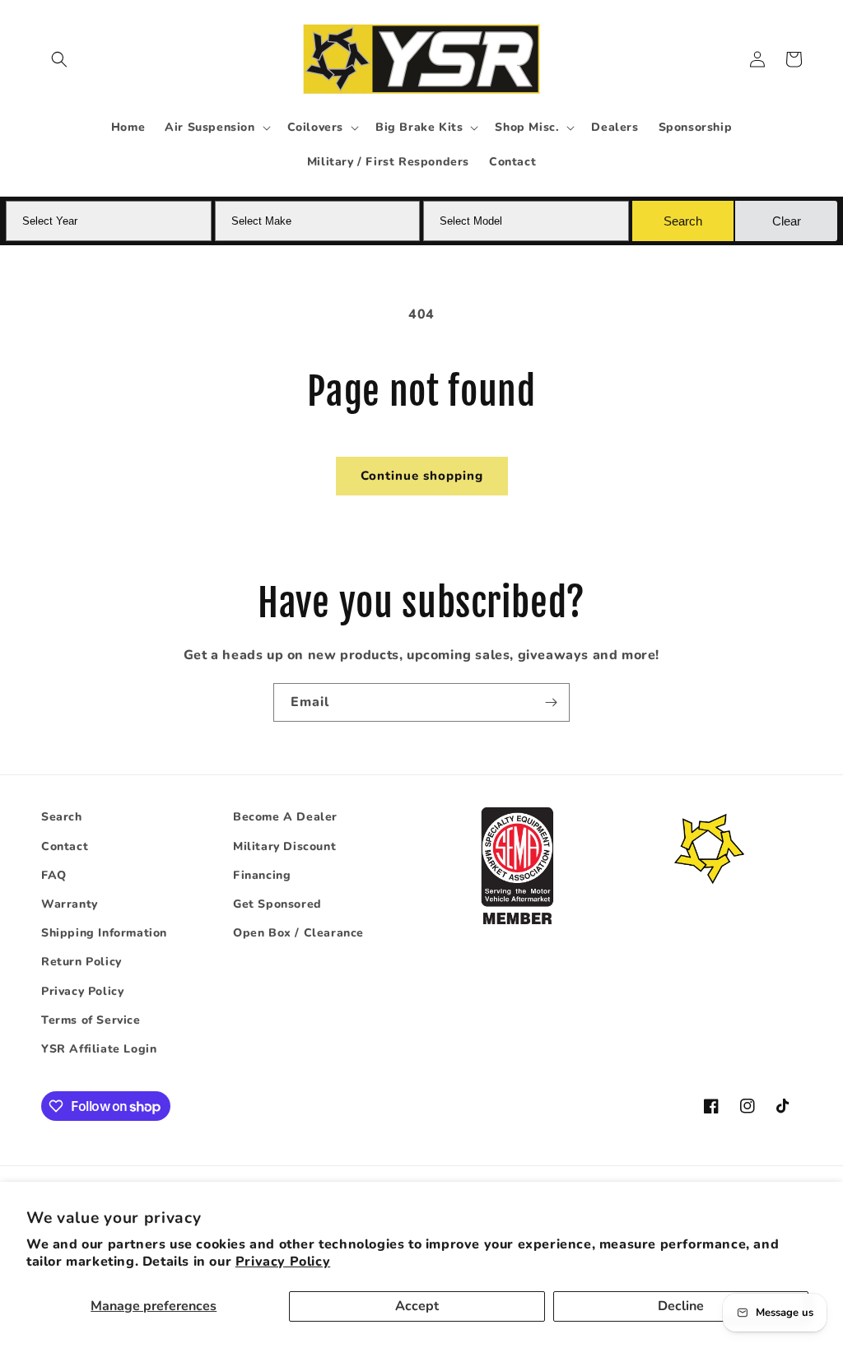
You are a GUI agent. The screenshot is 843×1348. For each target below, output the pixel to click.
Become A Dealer (285, 817)
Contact (64, 846)
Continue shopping (422, 475)
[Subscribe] (551, 702)
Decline (681, 1306)
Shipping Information (104, 933)
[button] (59, 59)
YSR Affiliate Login (98, 1049)
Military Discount (284, 846)
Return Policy (81, 961)
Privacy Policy (282, 1262)
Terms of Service (91, 1020)
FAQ (54, 875)
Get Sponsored (277, 904)
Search (61, 817)
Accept (417, 1306)
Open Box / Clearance (298, 933)
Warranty (69, 904)
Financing (262, 875)
